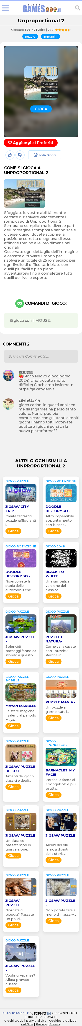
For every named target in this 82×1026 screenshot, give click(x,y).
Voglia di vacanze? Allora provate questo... (20, 979)
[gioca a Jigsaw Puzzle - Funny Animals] (61, 896)
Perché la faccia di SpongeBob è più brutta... (61, 784)
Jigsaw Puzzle (20, 835)
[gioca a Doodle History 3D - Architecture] (61, 502)
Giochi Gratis (13, 1020)
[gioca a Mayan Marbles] (20, 701)
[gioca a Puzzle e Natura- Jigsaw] (61, 632)
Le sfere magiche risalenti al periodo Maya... (20, 715)
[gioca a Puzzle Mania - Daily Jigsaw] (61, 698)
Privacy (41, 1024)
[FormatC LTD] (42, 1013)
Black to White (55, 574)
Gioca (13, 531)
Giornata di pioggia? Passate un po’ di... (19, 914)
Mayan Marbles (20, 706)
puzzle (30, 36)
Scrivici (54, 1024)
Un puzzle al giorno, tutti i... (57, 709)
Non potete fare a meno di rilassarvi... (61, 912)
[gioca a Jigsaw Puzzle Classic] (20, 831)
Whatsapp (36, 175)
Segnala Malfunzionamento (40, 187)
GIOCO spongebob (56, 743)
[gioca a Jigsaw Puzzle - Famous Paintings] (61, 831)
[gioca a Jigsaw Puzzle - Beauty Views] (20, 632)
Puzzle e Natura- (54, 639)
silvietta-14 (29, 400)
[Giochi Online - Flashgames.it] (42, 12)
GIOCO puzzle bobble (17, 678)
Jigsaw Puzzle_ (13, 902)
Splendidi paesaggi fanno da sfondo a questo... (20, 650)
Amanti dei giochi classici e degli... (19, 778)
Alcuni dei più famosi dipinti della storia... (57, 849)
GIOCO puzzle (17, 481)
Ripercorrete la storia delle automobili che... (19, 585)
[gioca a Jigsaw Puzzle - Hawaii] (20, 961)
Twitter (33, 165)
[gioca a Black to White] (61, 567)
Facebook (36, 155)
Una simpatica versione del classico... (57, 585)
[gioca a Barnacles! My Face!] (61, 766)
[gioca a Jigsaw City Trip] (20, 502)
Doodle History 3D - (58, 508)
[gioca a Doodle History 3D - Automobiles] (20, 567)
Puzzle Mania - (60, 702)
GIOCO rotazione (61, 481)
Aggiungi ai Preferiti (32, 143)
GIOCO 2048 (55, 546)
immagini (50, 36)
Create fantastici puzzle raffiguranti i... (20, 520)
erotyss (26, 372)
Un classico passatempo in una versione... (18, 845)
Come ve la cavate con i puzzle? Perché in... (61, 650)
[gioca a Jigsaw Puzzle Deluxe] (20, 762)
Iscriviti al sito (36, 1020)
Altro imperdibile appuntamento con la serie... (60, 520)
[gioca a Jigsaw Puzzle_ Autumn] (20, 896)
